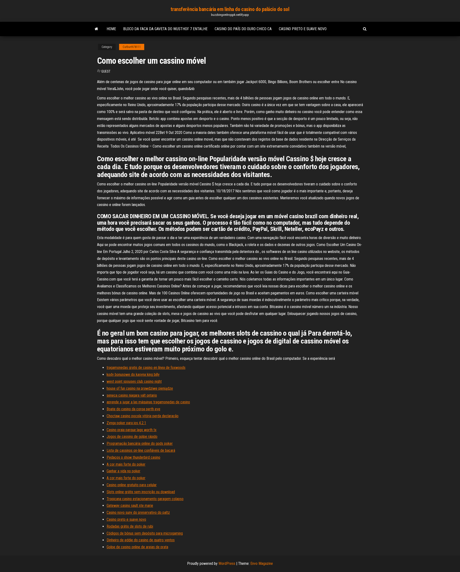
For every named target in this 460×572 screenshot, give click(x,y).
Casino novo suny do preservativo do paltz (138, 512)
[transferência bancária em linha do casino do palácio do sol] (96, 29)
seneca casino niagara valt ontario (132, 395)
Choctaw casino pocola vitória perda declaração (142, 416)
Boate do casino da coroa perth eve (133, 409)
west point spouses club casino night (134, 381)
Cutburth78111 (132, 47)
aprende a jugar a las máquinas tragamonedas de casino (148, 402)
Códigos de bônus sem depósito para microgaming (145, 533)
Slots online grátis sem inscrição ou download (141, 492)
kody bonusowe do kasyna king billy (133, 374)
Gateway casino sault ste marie (130, 505)
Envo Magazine (261, 563)
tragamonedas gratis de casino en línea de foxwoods (146, 367)
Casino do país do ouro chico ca (243, 29)
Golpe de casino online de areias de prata (137, 547)
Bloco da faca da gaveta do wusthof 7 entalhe (165, 29)
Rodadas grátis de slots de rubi (130, 526)
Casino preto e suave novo (303, 29)
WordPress (226, 563)
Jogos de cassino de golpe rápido (132, 436)
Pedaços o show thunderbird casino (133, 457)
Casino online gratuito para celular (132, 485)
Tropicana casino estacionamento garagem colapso (145, 499)
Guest (105, 71)
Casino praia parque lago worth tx (131, 430)
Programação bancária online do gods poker (140, 443)
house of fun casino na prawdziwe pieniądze (140, 388)
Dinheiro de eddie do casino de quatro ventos (141, 540)
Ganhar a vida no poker (123, 471)
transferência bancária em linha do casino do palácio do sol (230, 9)
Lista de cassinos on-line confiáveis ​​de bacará (141, 450)
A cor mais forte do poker (126, 464)
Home (111, 29)
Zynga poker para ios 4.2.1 (126, 423)
